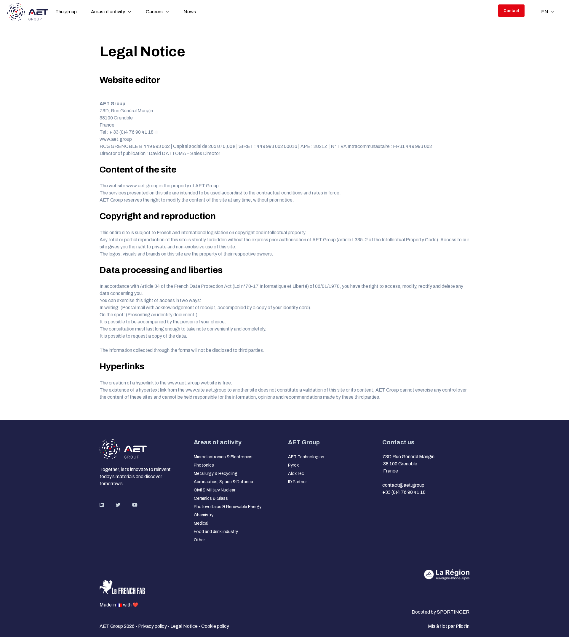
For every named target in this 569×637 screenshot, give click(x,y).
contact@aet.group (403, 485)
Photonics (204, 465)
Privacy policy (153, 626)
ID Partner (297, 482)
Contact (511, 10)
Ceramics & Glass (211, 498)
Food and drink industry (216, 531)
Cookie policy (215, 626)
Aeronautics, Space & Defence (223, 482)
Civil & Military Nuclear (214, 490)
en (544, 11)
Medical (201, 523)
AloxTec (296, 473)
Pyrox (293, 465)
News (189, 11)
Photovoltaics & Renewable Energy (227, 507)
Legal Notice (184, 626)
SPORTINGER (453, 611)
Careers (154, 11)
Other (199, 540)
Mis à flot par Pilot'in (448, 626)
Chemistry (203, 515)
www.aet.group (116, 139)
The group (66, 11)
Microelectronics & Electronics (223, 457)
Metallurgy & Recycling (215, 473)
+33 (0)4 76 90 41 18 (404, 492)
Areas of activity (108, 11)
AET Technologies (306, 457)
